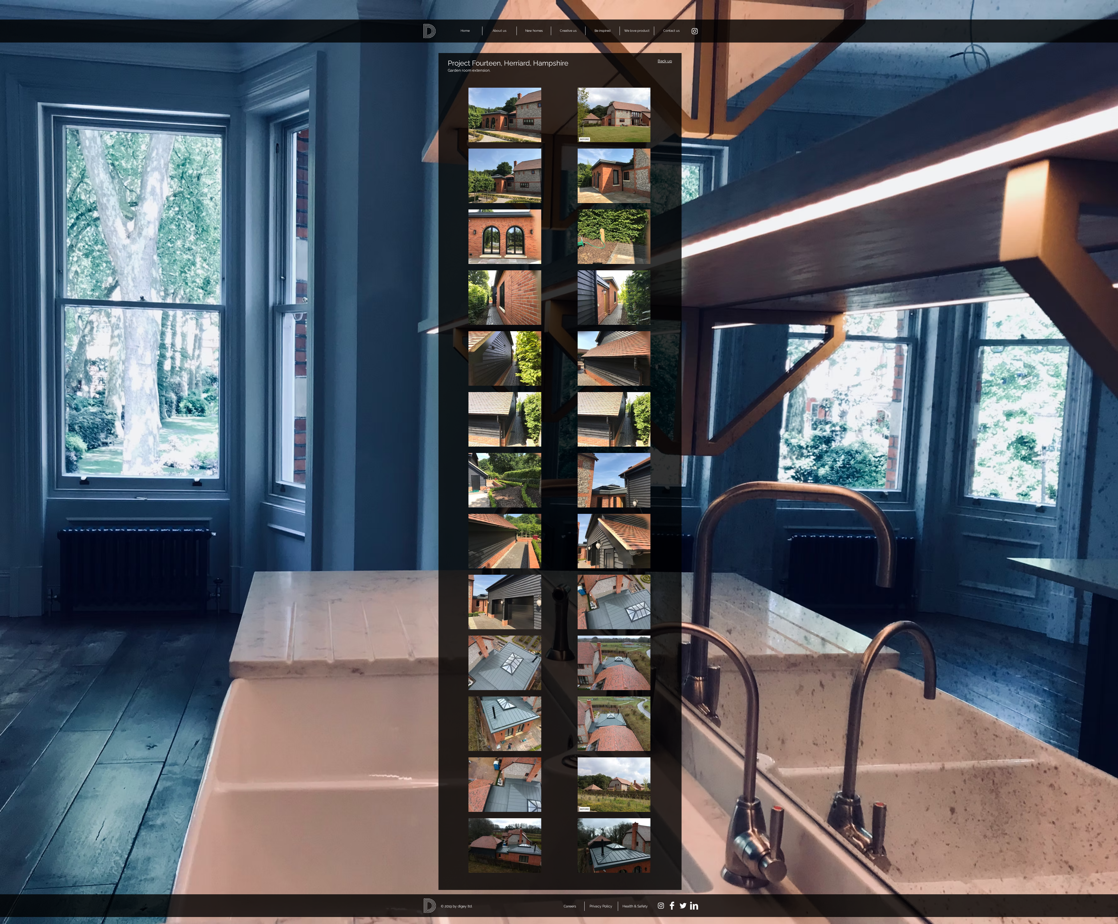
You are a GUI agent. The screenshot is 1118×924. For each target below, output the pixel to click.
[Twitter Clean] (683, 906)
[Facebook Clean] (672, 906)
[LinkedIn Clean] (694, 906)
